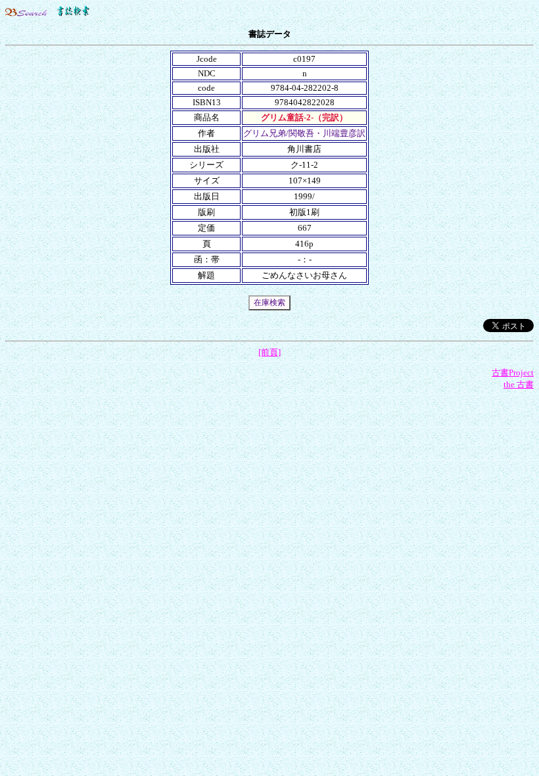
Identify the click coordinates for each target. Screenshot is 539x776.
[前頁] (269, 352)
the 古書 (519, 384)
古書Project (513, 372)
